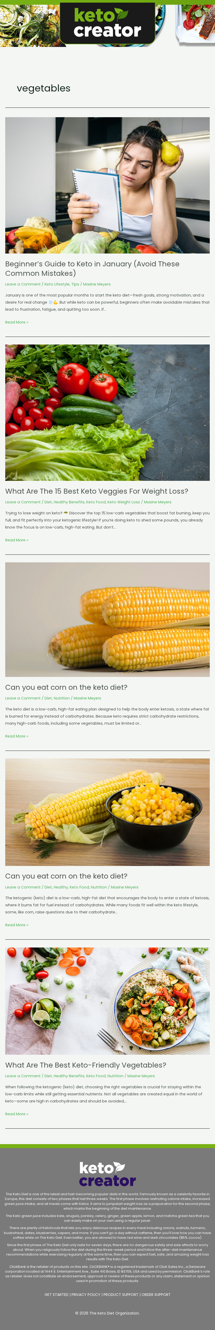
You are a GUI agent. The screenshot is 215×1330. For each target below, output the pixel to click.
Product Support (121, 1294)
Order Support (156, 1294)
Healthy (61, 887)
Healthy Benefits (69, 502)
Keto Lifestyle (57, 284)
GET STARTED (56, 1294)
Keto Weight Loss (124, 502)
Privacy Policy (86, 1294)
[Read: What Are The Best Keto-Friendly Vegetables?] (107, 1000)
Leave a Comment (23, 284)
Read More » (16, 322)
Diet (48, 502)
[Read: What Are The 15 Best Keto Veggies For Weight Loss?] (107, 412)
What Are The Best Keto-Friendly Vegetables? (85, 1065)
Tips (75, 284)
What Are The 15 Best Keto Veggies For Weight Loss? (96, 491)
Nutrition (62, 698)
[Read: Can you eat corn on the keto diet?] (107, 619)
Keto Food (96, 502)
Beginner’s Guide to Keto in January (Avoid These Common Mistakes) (92, 268)
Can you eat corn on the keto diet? (66, 687)
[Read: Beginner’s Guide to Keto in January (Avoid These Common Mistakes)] (107, 185)
